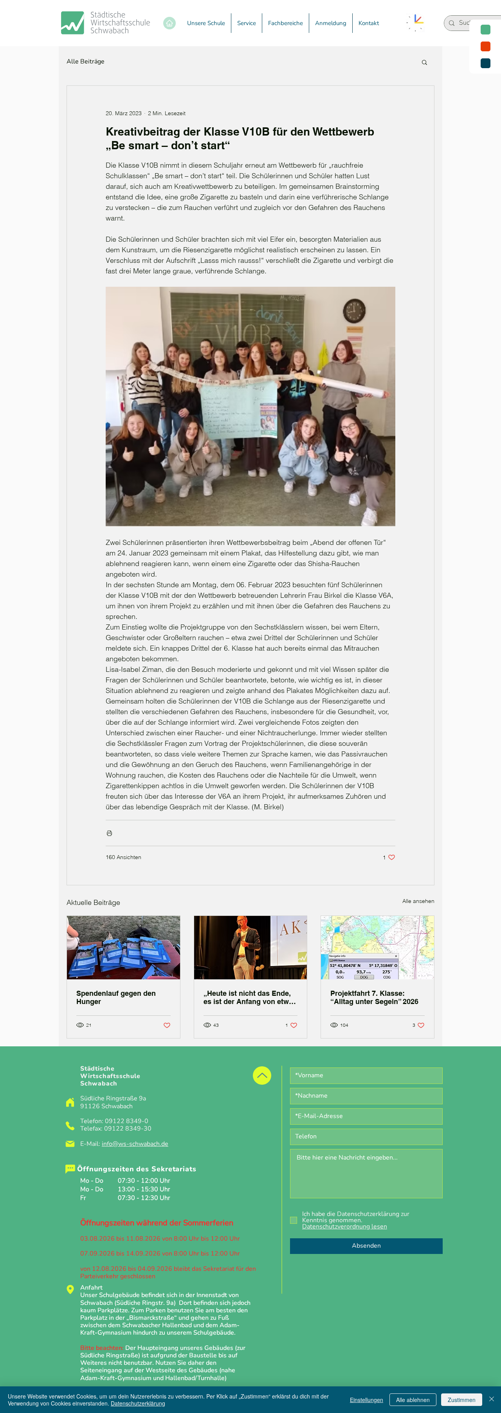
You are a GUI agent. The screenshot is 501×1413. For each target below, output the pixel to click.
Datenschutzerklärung (138, 1403)
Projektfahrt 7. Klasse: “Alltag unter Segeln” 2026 (374, 997)
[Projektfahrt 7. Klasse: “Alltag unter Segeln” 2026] (377, 947)
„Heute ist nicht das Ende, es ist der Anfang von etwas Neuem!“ (250, 997)
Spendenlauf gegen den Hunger (116, 997)
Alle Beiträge (86, 61)
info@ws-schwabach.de (135, 1144)
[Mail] (70, 1144)
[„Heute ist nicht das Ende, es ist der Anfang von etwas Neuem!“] (250, 947)
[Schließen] (491, 1400)
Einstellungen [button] (366, 1400)
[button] (206, 23)
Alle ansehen (418, 901)
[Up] (262, 1075)
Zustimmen (462, 1400)
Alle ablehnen (413, 1400)
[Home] (169, 23)
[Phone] (70, 1126)
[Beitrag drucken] (109, 833)
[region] (485, 47)
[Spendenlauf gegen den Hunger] (123, 947)
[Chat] (70, 1169)
